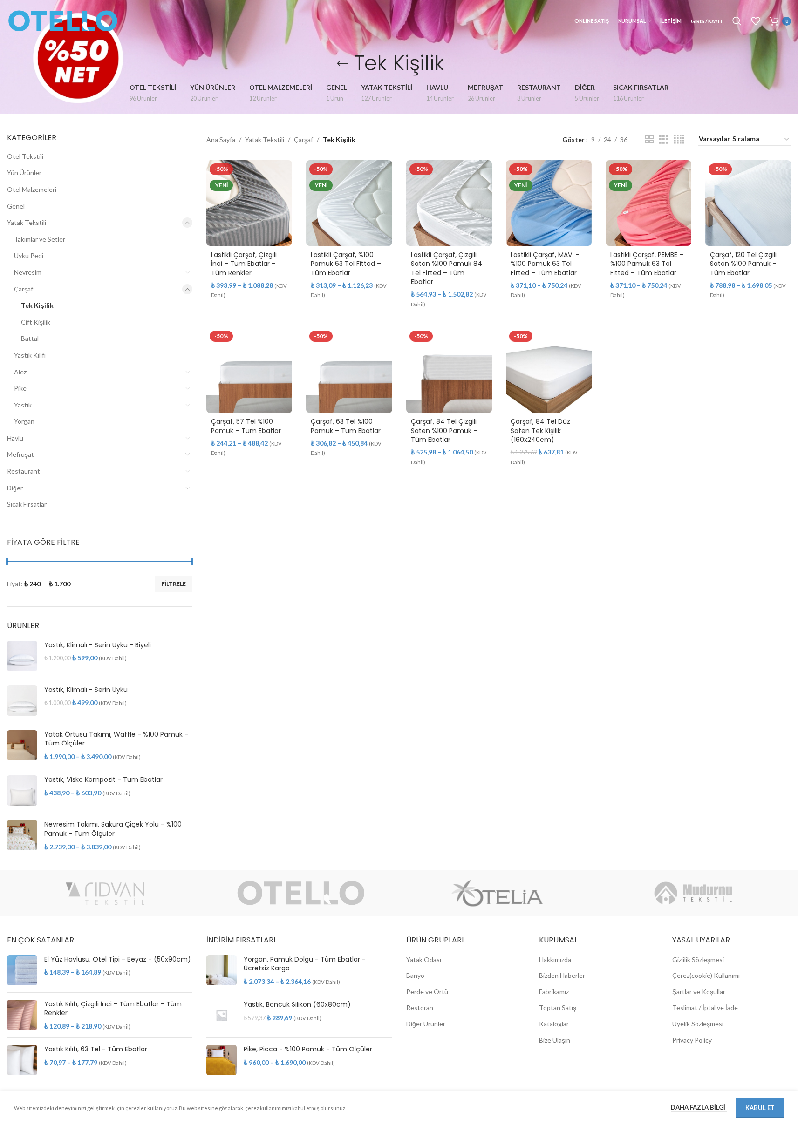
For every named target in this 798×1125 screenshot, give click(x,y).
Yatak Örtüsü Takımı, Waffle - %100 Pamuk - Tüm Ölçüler (116, 739)
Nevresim (27, 272)
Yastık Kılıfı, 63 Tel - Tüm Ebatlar (95, 1049)
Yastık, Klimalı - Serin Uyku (86, 689)
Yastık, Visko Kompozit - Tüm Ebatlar (103, 779)
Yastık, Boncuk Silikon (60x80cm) (297, 1004)
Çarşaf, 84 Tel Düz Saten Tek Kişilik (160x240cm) (540, 430)
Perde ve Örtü (427, 992)
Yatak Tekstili (26, 222)
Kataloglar (554, 1024)
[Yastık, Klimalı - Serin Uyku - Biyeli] (22, 656)
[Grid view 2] (649, 139)
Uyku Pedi (28, 255)
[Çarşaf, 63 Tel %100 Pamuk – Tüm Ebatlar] (349, 370)
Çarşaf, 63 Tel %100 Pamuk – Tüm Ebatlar (346, 426)
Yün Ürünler (24, 172)
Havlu (15, 438)
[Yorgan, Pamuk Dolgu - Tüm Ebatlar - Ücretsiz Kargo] (221, 970)
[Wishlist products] (755, 21)
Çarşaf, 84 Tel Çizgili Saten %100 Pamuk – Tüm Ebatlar (444, 430)
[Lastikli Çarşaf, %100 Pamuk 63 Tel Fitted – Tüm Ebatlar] (349, 203)
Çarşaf (23, 289)
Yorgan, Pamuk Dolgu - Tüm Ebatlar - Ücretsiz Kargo (305, 964)
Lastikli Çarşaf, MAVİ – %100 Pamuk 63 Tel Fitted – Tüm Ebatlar (545, 264)
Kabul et (760, 1107)
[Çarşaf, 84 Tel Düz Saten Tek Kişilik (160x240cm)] (549, 370)
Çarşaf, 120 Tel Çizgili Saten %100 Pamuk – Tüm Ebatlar (743, 264)
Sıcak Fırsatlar (27, 504)
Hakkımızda (555, 959)
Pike (20, 388)
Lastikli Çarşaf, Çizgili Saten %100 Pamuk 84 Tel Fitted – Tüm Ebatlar (446, 268)
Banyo (415, 975)
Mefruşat (20, 454)
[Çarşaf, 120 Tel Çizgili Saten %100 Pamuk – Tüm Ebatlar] (748, 203)
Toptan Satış (557, 1007)
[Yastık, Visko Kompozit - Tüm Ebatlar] (22, 790)
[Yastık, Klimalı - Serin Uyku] (22, 700)
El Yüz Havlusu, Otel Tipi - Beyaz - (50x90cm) (117, 959)
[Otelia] (497, 893)
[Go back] (342, 63)
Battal (30, 338)
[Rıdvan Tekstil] (105, 893)
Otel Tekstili (25, 156)
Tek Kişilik (37, 305)
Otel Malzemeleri (31, 189)
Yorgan (24, 421)
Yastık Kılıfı (30, 355)
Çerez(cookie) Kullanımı (706, 975)
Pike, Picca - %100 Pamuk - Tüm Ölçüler (308, 1049)
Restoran (419, 1007)
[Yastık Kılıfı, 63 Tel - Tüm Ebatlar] (22, 1060)
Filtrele (174, 583)
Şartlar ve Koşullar (698, 992)
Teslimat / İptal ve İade (705, 1007)
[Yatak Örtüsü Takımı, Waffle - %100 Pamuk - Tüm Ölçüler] (22, 745)
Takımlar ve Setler (39, 239)
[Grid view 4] (679, 139)
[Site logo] (63, 20)
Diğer (15, 488)
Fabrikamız (554, 992)
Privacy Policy (692, 1040)
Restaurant (23, 471)
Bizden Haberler (562, 975)
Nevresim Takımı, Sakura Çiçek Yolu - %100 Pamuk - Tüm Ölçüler (113, 829)
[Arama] (737, 21)
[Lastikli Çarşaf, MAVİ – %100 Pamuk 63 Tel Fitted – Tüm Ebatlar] (549, 203)
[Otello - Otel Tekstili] (301, 893)
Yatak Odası (423, 959)
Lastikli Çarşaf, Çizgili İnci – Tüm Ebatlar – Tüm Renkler (244, 264)
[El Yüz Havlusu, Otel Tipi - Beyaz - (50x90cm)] (22, 970)
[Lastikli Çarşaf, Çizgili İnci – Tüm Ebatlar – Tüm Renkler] (249, 203)
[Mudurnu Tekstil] (693, 893)
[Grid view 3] (663, 139)
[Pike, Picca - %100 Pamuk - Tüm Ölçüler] (221, 1060)
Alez (20, 372)
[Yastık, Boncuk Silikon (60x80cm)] (221, 1015)
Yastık (23, 405)
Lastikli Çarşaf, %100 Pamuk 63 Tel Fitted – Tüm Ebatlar (346, 264)
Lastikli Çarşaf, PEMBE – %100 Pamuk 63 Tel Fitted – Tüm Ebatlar (646, 264)
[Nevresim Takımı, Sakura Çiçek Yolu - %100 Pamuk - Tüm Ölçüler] (22, 835)
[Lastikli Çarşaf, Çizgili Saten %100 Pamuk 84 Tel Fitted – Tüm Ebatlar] (449, 203)
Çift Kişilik (35, 322)
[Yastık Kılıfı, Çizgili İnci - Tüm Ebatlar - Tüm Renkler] (22, 1015)
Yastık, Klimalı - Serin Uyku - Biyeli (97, 645)
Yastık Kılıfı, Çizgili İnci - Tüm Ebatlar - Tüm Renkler (113, 1009)
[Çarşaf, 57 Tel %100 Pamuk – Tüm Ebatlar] (249, 370)
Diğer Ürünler (425, 1024)
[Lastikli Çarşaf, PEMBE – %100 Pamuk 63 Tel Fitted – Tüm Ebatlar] (648, 203)
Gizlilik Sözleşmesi (698, 959)
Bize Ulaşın (554, 1040)
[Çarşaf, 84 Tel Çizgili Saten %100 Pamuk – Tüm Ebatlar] (449, 370)
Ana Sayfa (220, 139)
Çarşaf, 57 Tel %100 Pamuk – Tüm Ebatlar (246, 426)
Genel (16, 206)
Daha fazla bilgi (699, 1107)
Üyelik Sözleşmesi (697, 1024)
